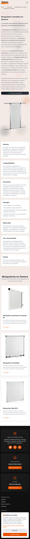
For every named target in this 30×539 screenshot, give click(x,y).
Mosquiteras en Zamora (21, 7)
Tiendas (3, 502)
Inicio (2, 7)
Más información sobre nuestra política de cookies (13, 526)
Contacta (3, 506)
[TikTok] (19, 447)
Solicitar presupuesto (16, 93)
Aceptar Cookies (15, 534)
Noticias (3, 499)
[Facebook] (10, 447)
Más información (14, 467)
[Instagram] (15, 447)
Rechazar (15, 530)
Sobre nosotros (5, 504)
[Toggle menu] (27, 2)
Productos (9, 7)
